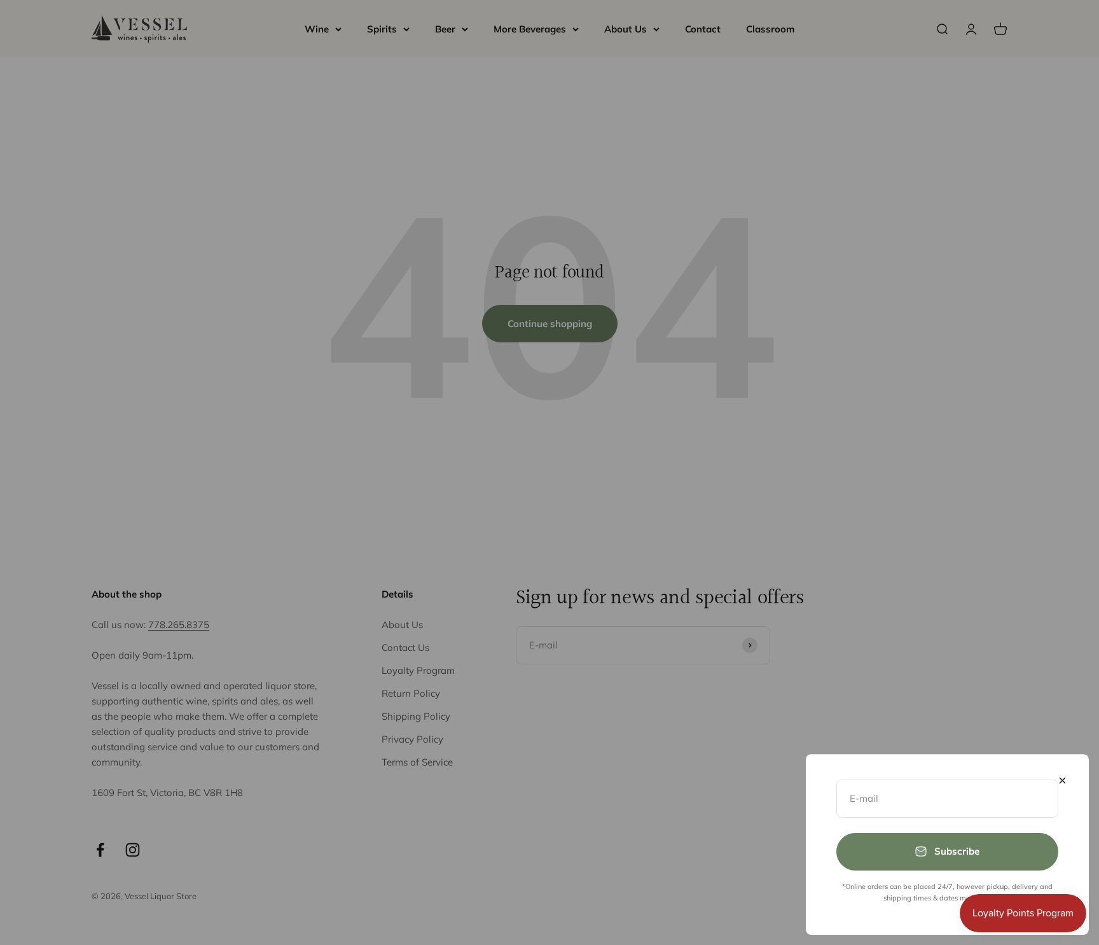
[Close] (1062, 780)
